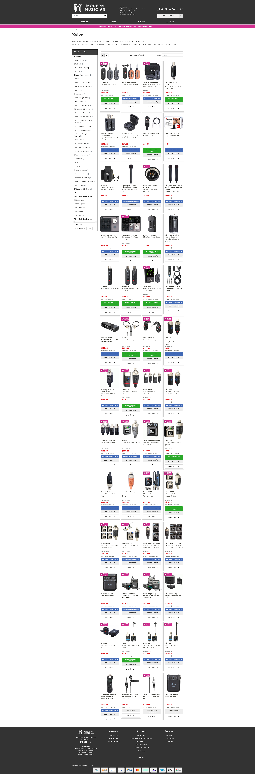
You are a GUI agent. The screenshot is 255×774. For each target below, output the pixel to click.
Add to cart (109, 103)
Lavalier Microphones (83, 130)
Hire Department (141, 744)
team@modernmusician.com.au (86, 737)
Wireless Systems (82, 98)
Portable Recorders (83, 178)
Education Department (141, 747)
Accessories (80, 94)
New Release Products (84, 193)
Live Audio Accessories (84, 117)
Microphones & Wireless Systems (83, 121)
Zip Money (141, 751)
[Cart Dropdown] (181, 16)
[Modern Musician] (89, 8)
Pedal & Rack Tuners (83, 83)
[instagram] (90, 742)
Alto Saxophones (82, 144)
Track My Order (114, 738)
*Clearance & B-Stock (83, 189)
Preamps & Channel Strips (85, 181)
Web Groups (80, 185)
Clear (89, 228)
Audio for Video (81, 170)
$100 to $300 (80, 204)
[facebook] (81, 742)
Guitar (78, 90)
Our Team (169, 735)
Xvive (78, 29)
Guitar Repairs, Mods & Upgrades (141, 738)
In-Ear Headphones (83, 105)
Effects (78, 79)
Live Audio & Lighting (84, 109)
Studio (78, 166)
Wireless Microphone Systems (82, 135)
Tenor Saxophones (82, 155)
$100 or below (80, 200)
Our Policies (169, 741)
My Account (114, 735)
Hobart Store (81, 60)
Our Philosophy (169, 738)
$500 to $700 (80, 211)
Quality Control (141, 741)
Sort (159, 55)
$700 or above (80, 215)
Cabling (78, 71)
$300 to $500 (80, 208)
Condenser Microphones (84, 126)
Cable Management (83, 75)
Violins (78, 162)
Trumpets (79, 159)
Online (79, 64)
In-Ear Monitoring (82, 113)
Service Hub (141, 735)
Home (73, 29)
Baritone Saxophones (83, 147)
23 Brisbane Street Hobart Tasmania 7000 (133, 9)
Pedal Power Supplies (83, 86)
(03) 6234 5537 (171, 9)
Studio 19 (154, 44)
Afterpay (141, 754)
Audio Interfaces (82, 174)
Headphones (80, 101)
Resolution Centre (114, 741)
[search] (105, 16)
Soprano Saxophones (83, 151)
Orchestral (79, 140)
